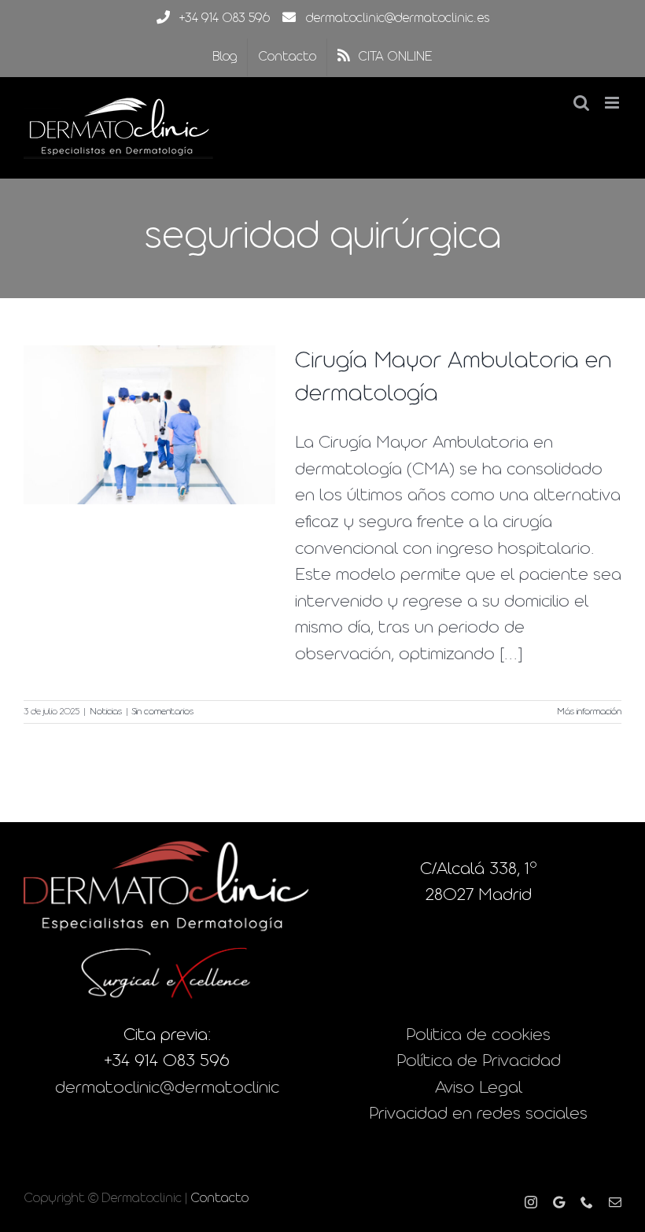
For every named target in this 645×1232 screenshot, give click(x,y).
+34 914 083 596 (224, 18)
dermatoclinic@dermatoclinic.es (397, 18)
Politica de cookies (478, 1035)
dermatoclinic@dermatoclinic (167, 1088)
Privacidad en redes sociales (478, 1114)
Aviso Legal (478, 1088)
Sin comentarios (163, 712)
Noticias (106, 712)
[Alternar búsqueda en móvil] (581, 102)
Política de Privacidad (478, 1061)
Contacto (219, 1198)
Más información (589, 712)
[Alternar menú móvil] (613, 102)
